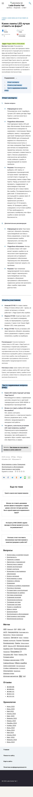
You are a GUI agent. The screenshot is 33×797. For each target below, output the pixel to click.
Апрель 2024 (11, 735)
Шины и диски (12, 609)
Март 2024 (10, 737)
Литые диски (25, 643)
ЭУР (24, 676)
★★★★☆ (10, 689)
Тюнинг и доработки (14, 607)
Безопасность (12, 557)
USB (23, 629)
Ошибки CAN (7, 459)
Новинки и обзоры (13, 581)
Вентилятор (7, 635)
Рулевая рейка (8, 657)
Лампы (20, 457)
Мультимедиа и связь (9, 464)
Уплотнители (8, 671)
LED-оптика (6, 457)
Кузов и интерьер (13, 576)
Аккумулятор (13, 632)
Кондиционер (8, 643)
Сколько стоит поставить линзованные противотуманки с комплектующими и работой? (16, 540)
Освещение (21, 464)
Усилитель (17, 671)
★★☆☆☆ (10, 694)
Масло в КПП (12, 646)
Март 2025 (10, 716)
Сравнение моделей (14, 597)
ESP (15, 629)
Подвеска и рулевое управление (18, 585)
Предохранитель (20, 649)
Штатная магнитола (10, 676)
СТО (22, 660)
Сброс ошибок (21, 663)
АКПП (5, 632)
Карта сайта (8, 761)
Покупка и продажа (14, 588)
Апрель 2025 (11, 713)
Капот (21, 637)
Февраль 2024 (12, 740)
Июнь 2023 (11, 742)
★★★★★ (10, 687)
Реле (16, 654)
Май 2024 (10, 732)
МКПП (5, 646)
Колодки (25, 640)
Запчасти (14, 637)
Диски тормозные (17, 635)
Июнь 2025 (11, 709)
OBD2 (19, 629)
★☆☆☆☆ (10, 696)
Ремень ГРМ (22, 654)
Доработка (6, 637)
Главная (4, 18)
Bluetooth (10, 629)
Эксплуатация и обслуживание (12, 467)
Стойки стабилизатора (10, 668)
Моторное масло (23, 646)
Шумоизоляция (12, 612)
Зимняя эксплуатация (14, 567)
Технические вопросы (14, 600)
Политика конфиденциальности (15, 767)
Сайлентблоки (8, 663)
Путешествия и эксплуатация (17, 590)
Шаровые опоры (8, 673)
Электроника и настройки (11, 469)
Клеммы (26, 637)
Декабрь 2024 (12, 723)
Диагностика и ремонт (15, 564)
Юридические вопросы (15, 619)
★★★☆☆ (10, 691)
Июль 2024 (11, 728)
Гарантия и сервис (13, 559)
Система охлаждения (14, 595)
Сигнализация (20, 666)
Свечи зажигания (9, 666)
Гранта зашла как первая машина (16, 493)
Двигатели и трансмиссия (16, 562)
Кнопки (19, 640)
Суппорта (22, 668)
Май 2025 (10, 711)
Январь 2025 (11, 721)
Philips (14, 457)
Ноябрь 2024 (11, 725)
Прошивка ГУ (17, 459)
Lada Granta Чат (16, 5)
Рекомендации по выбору (16, 593)
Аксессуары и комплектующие (18, 555)
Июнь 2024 (11, 730)
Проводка (6, 652)
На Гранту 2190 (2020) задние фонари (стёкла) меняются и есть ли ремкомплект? (16, 525)
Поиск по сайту (9, 755)
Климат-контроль (13, 569)
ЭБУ (20, 676)
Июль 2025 (11, 706)
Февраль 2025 (12, 718)
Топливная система (14, 602)
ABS (5, 629)
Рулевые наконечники (11, 660)
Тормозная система (14, 604)
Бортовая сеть (24, 632)
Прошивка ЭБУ (8, 654)
